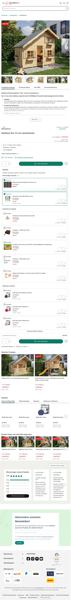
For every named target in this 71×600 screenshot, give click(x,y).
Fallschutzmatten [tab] (24, 401)
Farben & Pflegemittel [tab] (8, 401)
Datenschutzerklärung (47, 595)
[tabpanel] (35, 106)
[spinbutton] (6, 163)
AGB (27, 595)
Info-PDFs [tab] (37, 87)
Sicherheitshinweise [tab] (50, 87)
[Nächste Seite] (66, 79)
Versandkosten (39, 588)
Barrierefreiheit (32, 597)
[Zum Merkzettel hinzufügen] (66, 164)
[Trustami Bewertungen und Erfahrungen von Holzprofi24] (56, 559)
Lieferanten (22, 597)
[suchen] (66, 8)
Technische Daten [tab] (24, 87)
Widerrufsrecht (34, 595)
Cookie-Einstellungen (62, 595)
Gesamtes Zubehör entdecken (35, 331)
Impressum (20, 595)
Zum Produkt (16, 184)
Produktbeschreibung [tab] (8, 87)
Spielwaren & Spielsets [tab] (50, 401)
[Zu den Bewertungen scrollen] (62, 129)
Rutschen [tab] (36, 401)
